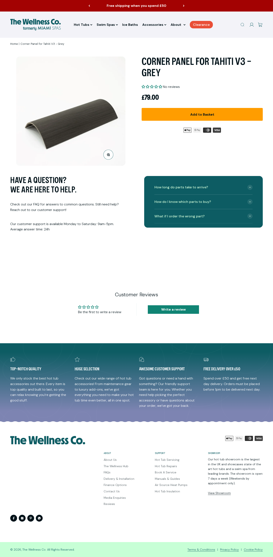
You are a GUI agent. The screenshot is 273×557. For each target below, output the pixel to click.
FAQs (107, 472)
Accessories (152, 24)
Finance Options (115, 485)
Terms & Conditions (201, 549)
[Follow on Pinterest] (30, 518)
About (176, 24)
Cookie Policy (253, 549)
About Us (110, 460)
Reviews (109, 504)
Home (14, 44)
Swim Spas (106, 24)
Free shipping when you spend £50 (136, 5)
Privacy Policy (229, 549)
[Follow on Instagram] (22, 518)
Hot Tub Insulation (167, 491)
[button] (152, 86)
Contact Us (112, 491)
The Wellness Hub (116, 466)
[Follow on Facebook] (13, 518)
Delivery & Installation (119, 479)
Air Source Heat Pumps (171, 485)
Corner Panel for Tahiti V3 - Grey (42, 44)
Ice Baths (130, 24)
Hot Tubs (81, 24)
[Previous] (89, 6)
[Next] (183, 6)
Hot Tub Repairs (166, 466)
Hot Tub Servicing (167, 460)
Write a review (173, 309)
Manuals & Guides (167, 479)
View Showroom (219, 493)
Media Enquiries (115, 498)
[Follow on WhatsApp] (39, 518)
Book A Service (165, 472)
